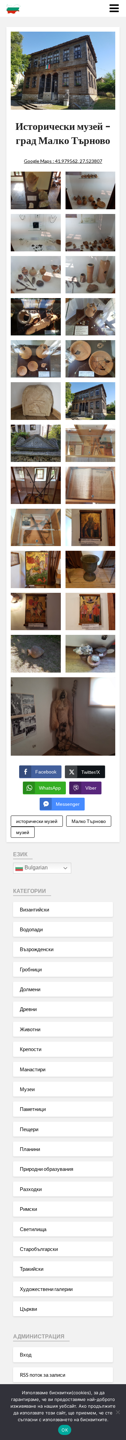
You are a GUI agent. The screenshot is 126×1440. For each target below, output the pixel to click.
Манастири (32, 1069)
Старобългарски (39, 1249)
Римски (28, 1209)
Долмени (30, 989)
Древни (28, 1009)
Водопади (31, 929)
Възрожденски (36, 949)
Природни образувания (46, 1169)
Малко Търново (89, 821)
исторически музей (36, 821)
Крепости (30, 1049)
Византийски (34, 909)
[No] (117, 1412)
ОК (64, 1430)
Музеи (27, 1089)
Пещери (29, 1129)
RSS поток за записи (42, 1375)
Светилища (33, 1229)
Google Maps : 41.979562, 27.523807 (63, 161)
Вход (26, 1355)
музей (22, 832)
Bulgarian (35, 867)
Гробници (31, 969)
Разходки (31, 1189)
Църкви (28, 1309)
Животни (30, 1029)
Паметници (33, 1109)
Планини (30, 1149)
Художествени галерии (46, 1289)
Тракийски (31, 1269)
